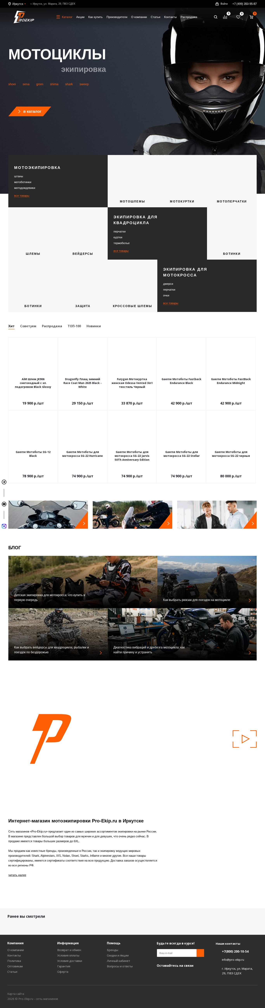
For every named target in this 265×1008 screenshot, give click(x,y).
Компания (15, 943)
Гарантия (63, 966)
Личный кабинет (118, 961)
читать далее (17, 875)
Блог (14, 547)
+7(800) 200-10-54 (235, 951)
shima (54, 84)
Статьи (12, 972)
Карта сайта (15, 994)
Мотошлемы (132, 201)
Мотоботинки (22, 182)
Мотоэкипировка (37, 167)
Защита (83, 306)
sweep (84, 84)
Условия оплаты (68, 955)
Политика (14, 961)
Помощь (113, 943)
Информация (68, 943)
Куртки (117, 237)
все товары (21, 195)
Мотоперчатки (232, 201)
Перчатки (119, 231)
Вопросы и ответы (120, 966)
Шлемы (33, 253)
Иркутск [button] (17, 3)
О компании (15, 950)
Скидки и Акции (118, 955)
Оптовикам (15, 966)
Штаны (18, 176)
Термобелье (121, 243)
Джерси (168, 283)
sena (26, 84)
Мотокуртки (182, 201)
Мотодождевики (24, 187)
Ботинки (232, 253)
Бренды (112, 950)
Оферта (62, 972)
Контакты (14, 955)
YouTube (161, 975)
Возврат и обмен (69, 950)
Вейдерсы (83, 253)
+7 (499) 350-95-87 (244, 3)
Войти (224, 3)
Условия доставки (69, 961)
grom (39, 84)
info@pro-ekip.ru (233, 960)
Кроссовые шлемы (132, 306)
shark (69, 84)
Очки (166, 295)
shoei (12, 84)
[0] (226, 17)
